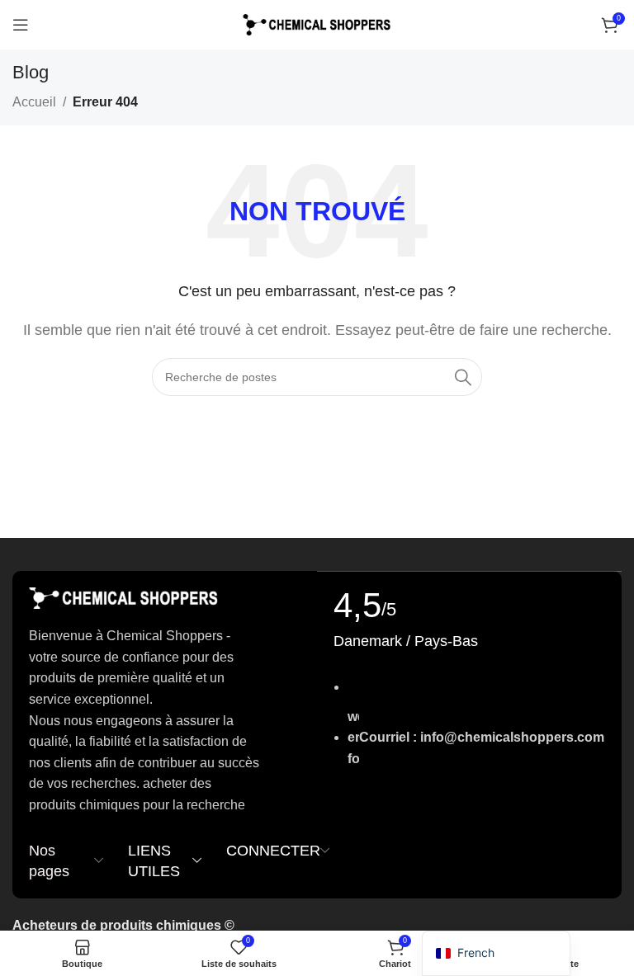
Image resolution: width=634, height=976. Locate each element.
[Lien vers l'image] (124, 598)
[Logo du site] (317, 24)
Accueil (34, 102)
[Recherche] (463, 377)
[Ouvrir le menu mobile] (20, 24)
